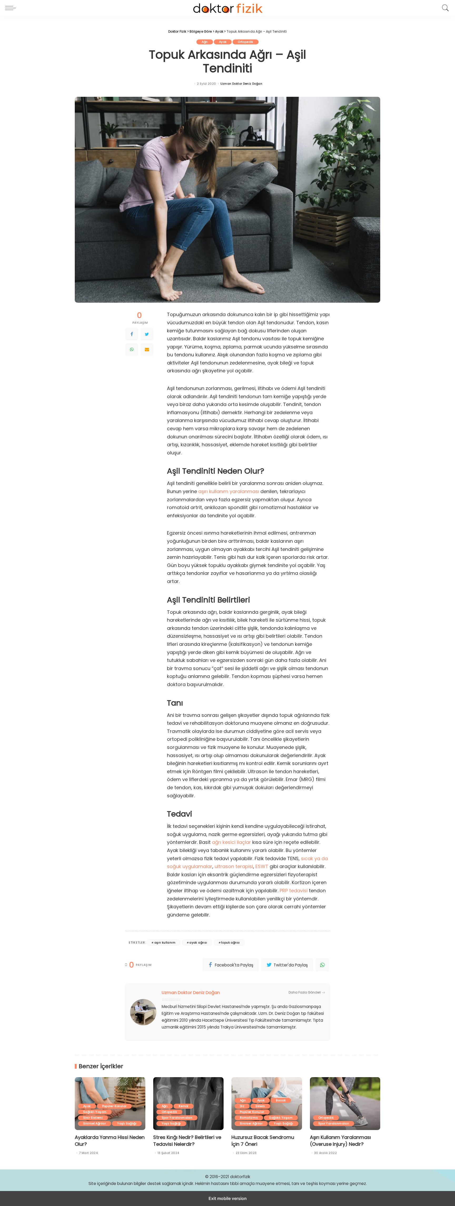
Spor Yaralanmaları (177, 1118)
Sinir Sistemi (93, 1118)
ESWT (261, 866)
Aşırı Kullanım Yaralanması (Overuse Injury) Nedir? (340, 1140)
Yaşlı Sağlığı (126, 1123)
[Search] (444, 8)
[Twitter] (147, 334)
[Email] (147, 349)
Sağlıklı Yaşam (94, 1112)
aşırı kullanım (164, 942)
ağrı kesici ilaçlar (231, 842)
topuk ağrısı (230, 942)
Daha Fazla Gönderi (305, 992)
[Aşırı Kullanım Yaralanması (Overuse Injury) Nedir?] (345, 1103)
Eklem (260, 1106)
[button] (11, 8)
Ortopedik (245, 42)
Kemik (183, 1106)
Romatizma (249, 1118)
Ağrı (205, 42)
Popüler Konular (114, 1106)
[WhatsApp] (131, 349)
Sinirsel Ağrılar (94, 1123)
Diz (242, 1106)
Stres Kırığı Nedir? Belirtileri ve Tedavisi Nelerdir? (187, 1140)
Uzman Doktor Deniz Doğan (241, 83)
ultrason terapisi (234, 866)
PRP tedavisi (294, 890)
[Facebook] (131, 334)
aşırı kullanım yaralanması (228, 491)
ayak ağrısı (198, 942)
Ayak (223, 42)
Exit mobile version (228, 1198)
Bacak (281, 1100)
